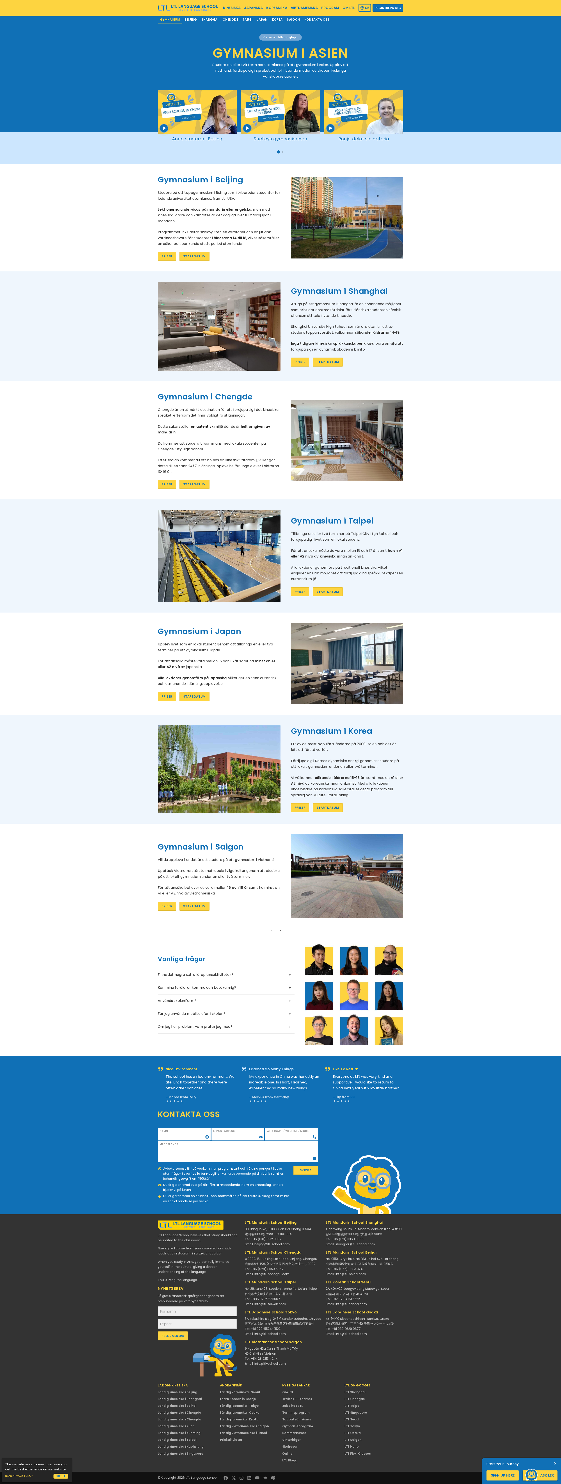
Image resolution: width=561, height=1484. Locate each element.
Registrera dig (388, 8)
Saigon (293, 19)
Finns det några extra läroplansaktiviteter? (195, 974)
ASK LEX (547, 1475)
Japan (262, 19)
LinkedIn (249, 1478)
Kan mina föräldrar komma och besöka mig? (197, 987)
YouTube (257, 1478)
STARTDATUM (194, 256)
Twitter (234, 1478)
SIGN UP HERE (503, 1475)
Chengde (230, 19)
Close (555, 1463)
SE (367, 7)
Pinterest (273, 1478)
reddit (265, 1478)
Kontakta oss (317, 19)
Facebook (226, 1478)
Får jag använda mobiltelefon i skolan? (191, 1013)
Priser (167, 256)
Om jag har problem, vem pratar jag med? (195, 1026)
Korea (277, 19)
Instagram (241, 1478)
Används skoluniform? (177, 1000)
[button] (278, 152)
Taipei (247, 19)
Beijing (191, 19)
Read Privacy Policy (19, 1476)
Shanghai (209, 19)
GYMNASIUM (170, 19)
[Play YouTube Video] (197, 112)
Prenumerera (173, 1336)
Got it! (60, 1476)
